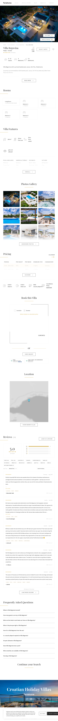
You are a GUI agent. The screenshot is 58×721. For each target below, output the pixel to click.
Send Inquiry (29, 354)
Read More (27, 80)
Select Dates (43, 49)
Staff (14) (6, 460)
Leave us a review (46, 439)
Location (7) (21, 460)
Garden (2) (29, 462)
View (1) (49, 462)
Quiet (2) (36, 462)
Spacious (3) (21, 462)
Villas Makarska (20, 44)
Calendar (52, 255)
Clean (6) (28, 460)
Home (4, 44)
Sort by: (5, 468)
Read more (8, 488)
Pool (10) (13, 460)
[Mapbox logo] (13, 421)
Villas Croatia (11, 44)
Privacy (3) (14, 462)
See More (28, 275)
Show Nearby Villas (29, 424)
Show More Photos (28, 244)
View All (28, 172)
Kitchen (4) (6, 462)
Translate (50, 493)
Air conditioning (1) (9, 465)
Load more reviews (28, 592)
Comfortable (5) (36, 460)
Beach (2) (43, 462)
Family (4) (45, 460)
